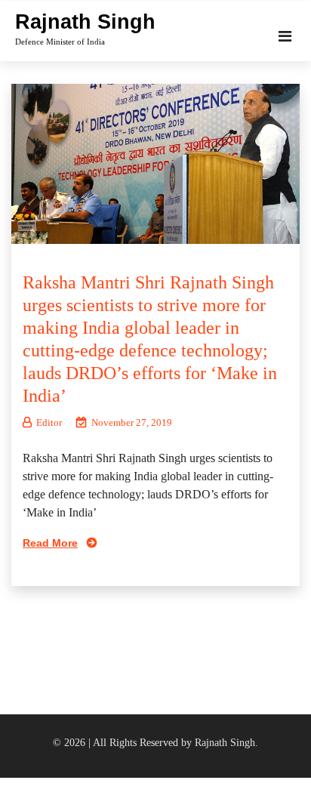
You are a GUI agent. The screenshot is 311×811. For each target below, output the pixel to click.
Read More (50, 543)
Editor (49, 422)
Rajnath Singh (85, 22)
